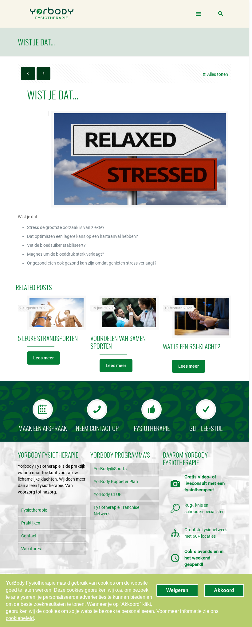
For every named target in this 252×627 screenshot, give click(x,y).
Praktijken (30, 523)
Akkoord (224, 590)
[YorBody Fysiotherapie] (51, 14)
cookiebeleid (20, 618)
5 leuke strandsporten (48, 338)
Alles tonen (217, 74)
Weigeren (177, 590)
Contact (29, 535)
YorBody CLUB (108, 494)
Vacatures (31, 548)
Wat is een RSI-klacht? (191, 346)
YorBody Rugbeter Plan (116, 481)
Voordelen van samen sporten (118, 341)
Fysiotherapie (34, 510)
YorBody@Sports (110, 468)
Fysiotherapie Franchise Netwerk (116, 510)
